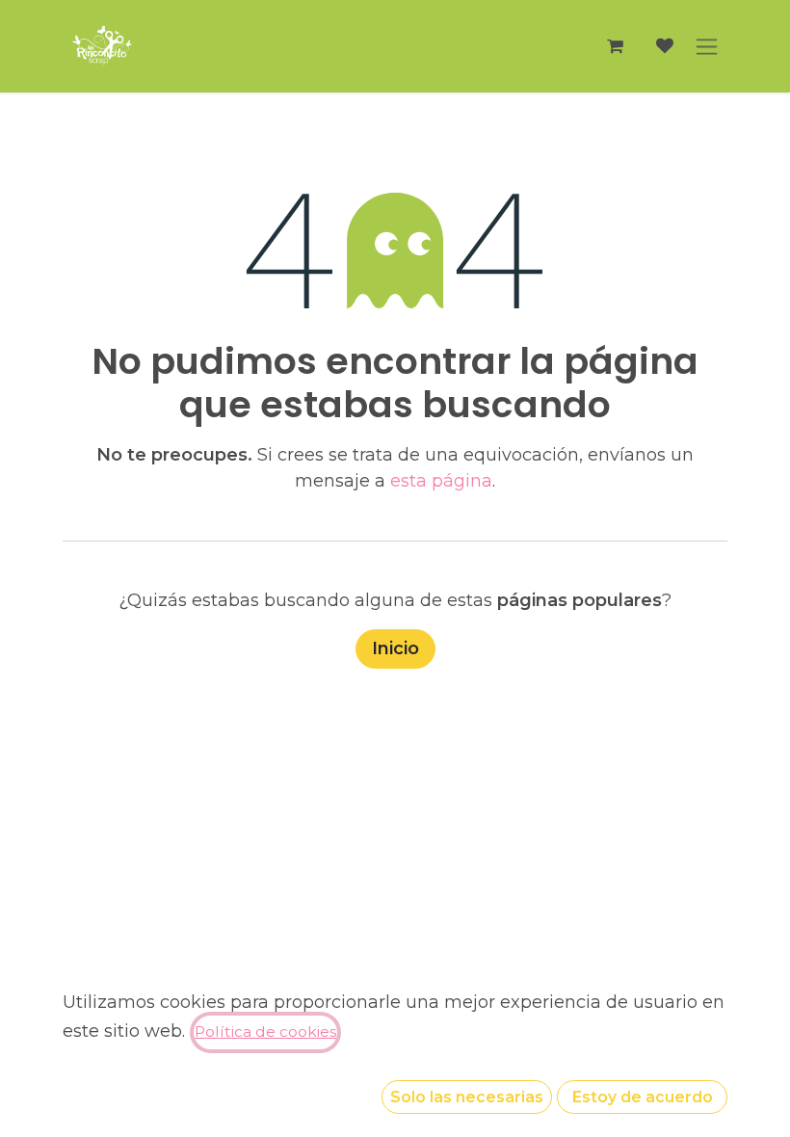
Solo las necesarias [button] (466, 1097)
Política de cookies (265, 1031)
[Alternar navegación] (706, 46)
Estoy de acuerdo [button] (642, 1097)
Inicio (395, 648)
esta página (441, 480)
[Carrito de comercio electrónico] (614, 46)
